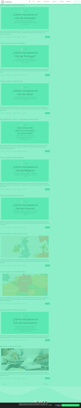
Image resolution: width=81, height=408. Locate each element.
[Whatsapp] (35, 402)
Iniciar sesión (68, 1)
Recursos (54, 1)
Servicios (38, 1)
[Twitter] (43, 402)
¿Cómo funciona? (46, 1)
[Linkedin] (38, 402)
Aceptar (58, 405)
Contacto (61, 1)
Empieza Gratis (76, 1)
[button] (54, 1)
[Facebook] (46, 402)
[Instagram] (40, 402)
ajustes (50, 404)
